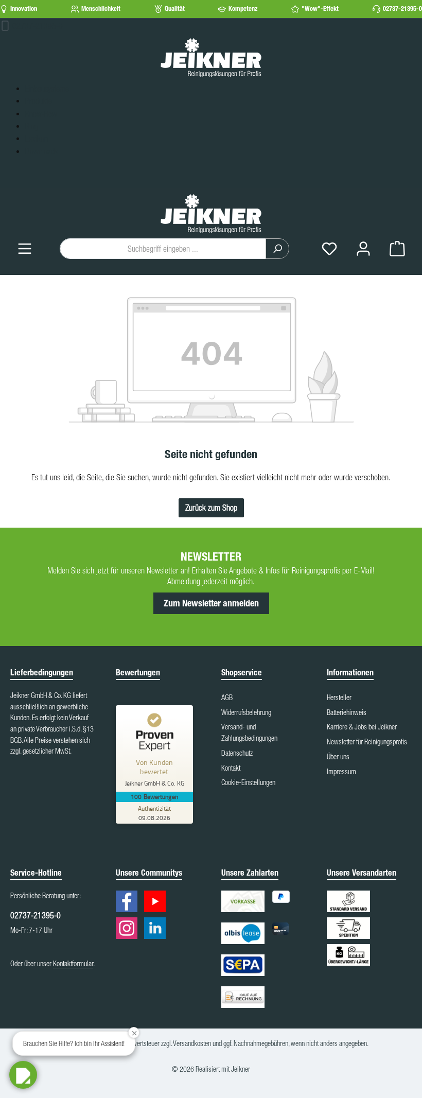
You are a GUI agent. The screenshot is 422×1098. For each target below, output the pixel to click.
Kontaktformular (73, 964)
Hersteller (339, 697)
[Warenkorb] (397, 248)
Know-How (41, 113)
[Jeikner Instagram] (129, 930)
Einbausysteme (47, 88)
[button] (23, 1075)
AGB (227, 697)
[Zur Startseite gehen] (211, 57)
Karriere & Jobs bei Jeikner (362, 727)
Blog (31, 126)
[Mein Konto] (363, 248)
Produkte (38, 101)
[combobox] (163, 248)
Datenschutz (237, 753)
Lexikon (36, 138)
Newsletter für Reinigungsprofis (367, 742)
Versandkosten (192, 1043)
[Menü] (24, 248)
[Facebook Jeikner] (129, 903)
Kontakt (230, 768)
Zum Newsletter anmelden (211, 603)
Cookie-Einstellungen (248, 782)
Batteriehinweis (346, 712)
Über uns (338, 757)
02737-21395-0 (402, 8)
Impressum (341, 772)
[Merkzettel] (329, 248)
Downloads (41, 151)
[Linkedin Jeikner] (157, 930)
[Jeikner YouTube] (157, 903)
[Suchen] (277, 248)
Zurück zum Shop (211, 507)
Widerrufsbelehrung (246, 712)
